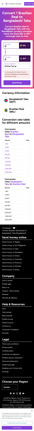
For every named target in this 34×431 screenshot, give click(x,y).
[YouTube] (23, 393)
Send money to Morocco (12, 263)
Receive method (10, 64)
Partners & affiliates (9, 298)
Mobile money (7, 319)
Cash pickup (6, 312)
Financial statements (10, 361)
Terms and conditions (10, 344)
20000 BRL (8, 172)
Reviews (5, 294)
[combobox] (17, 66)
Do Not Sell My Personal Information (17, 423)
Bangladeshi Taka (14, 135)
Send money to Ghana (11, 256)
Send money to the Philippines (14, 245)
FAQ (4, 309)
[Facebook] (10, 393)
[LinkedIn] (20, 393)
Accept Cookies (17, 427)
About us (5, 287)
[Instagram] (17, 393)
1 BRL (6, 144)
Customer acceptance (10, 354)
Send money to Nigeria (11, 242)
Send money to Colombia (12, 259)
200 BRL (7, 158)
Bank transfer (7, 316)
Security (5, 333)
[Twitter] (13, 393)
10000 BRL (8, 168)
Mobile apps (6, 284)
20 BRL (7, 151)
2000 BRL (8, 165)
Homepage (6, 228)
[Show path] (14, 228)
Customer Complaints (10, 329)
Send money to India (10, 249)
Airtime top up (7, 323)
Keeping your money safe (12, 368)
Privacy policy (7, 347)
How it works (7, 280)
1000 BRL (8, 161)
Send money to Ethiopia (11, 266)
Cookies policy (7, 351)
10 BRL (7, 147)
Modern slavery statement (12, 358)
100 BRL (7, 154)
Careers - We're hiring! (10, 291)
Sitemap (5, 372)
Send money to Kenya (10, 270)
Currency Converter (15, 4)
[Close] (32, 411)
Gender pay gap (8, 365)
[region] (17, 419)
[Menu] (2, 3)
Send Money (17, 83)
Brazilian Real (19, 184)
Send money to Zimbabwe (12, 252)
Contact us (6, 326)
